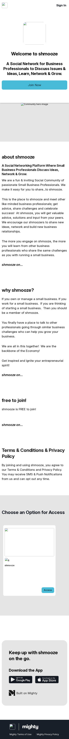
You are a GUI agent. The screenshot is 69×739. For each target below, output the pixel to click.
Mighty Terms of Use (20, 734)
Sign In (61, 5)
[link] (29, 560)
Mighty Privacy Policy (48, 734)
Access (48, 590)
